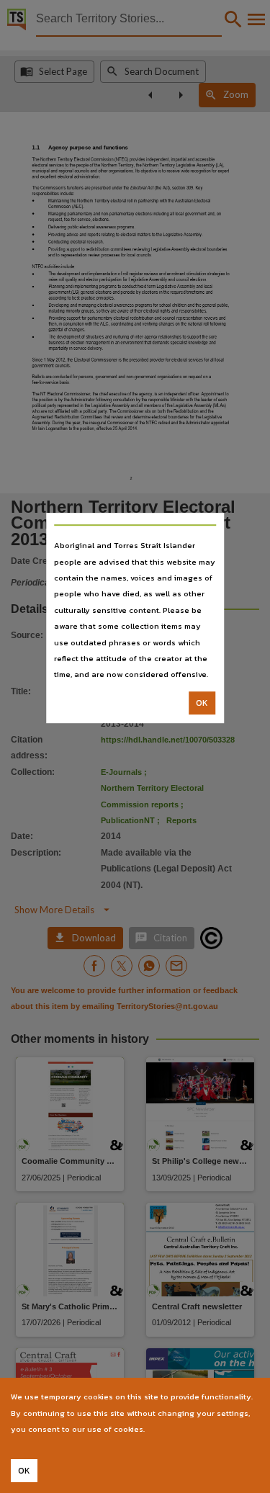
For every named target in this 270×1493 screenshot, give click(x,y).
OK (202, 702)
